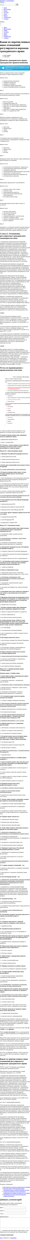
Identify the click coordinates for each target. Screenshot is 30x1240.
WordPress (13, 1238)
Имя (1, 1207)
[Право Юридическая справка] (2, 2)
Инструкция (7, 9)
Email (2, 1210)
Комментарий (4, 1216)
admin (8, 55)
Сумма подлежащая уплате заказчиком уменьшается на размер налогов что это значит (16, 1192)
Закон (5, 7)
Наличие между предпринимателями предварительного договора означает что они (16, 1189)
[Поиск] (17, 5)
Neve (1, 1238)
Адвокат (6, 19)
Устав (5, 14)
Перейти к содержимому (7, 0)
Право (5, 11)
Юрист (6, 15)
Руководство (7, 17)
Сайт (1, 1213)
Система (6, 12)
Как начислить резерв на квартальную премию (16, 1187)
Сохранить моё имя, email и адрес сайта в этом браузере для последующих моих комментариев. (14, 1231)
